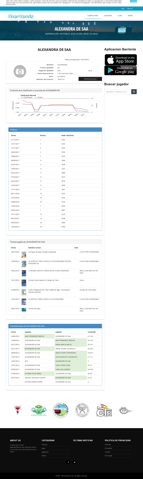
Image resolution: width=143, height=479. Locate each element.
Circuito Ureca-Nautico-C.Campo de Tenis (43, 280)
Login (123, 8)
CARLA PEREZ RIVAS (63, 365)
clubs (120, 16)
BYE (26, 361)
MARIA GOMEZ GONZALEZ (65, 349)
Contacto (108, 444)
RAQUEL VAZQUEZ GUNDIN (35, 378)
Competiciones (92, 16)
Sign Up (129, 8)
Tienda (130, 16)
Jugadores (108, 16)
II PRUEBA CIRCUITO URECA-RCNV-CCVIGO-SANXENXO (48, 271)
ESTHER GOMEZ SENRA (33, 382)
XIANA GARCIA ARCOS (64, 344)
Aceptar (133, 1)
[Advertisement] (118, 110)
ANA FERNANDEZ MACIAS (34, 336)
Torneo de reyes (34, 308)
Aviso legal (108, 456)
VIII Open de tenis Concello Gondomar (42, 252)
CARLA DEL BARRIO (63, 369)
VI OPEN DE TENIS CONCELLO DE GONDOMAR (45, 299)
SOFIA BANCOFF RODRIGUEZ (66, 357)
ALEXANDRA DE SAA (63, 336)
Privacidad (108, 448)
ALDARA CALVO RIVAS (33, 373)
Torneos (44, 444)
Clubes (44, 456)
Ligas (43, 448)
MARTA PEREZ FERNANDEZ (66, 353)
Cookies (107, 452)
